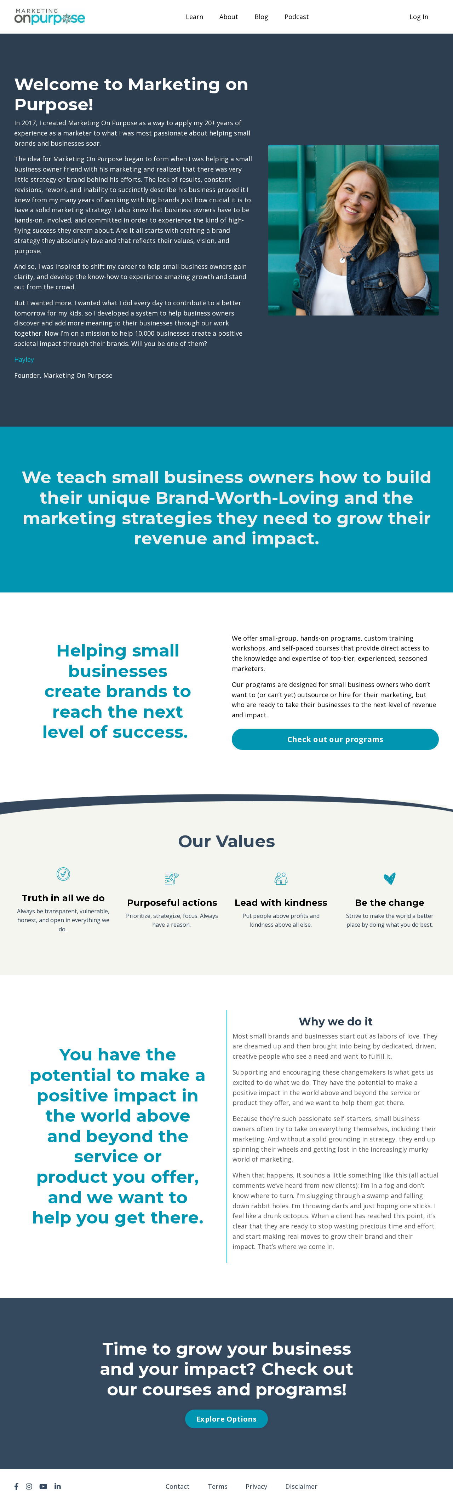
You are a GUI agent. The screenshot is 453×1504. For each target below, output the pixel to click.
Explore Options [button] (226, 1419)
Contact (178, 1486)
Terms (218, 1486)
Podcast (297, 16)
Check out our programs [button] (335, 739)
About (228, 16)
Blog (261, 16)
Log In (418, 16)
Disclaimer (301, 1486)
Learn (194, 16)
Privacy (256, 1486)
